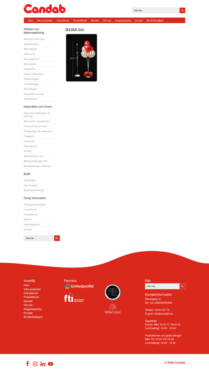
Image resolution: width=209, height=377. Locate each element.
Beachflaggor (30, 88)
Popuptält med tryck (34, 93)
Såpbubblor (30, 69)
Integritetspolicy (32, 224)
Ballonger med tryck (34, 39)
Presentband (30, 146)
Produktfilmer (30, 214)
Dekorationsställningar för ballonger (37, 114)
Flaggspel (29, 136)
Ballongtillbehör (32, 59)
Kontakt (28, 229)
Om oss (28, 305)
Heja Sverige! (31, 185)
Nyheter (28, 219)
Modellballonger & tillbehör (37, 166)
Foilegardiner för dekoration (38, 131)
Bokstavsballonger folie (36, 161)
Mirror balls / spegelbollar (37, 121)
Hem (26, 285)
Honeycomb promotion (35, 126)
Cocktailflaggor (31, 84)
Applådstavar (30, 98)
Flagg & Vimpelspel (34, 73)
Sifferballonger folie (33, 156)
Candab (48, 8)
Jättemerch (29, 54)
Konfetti (28, 151)
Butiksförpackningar (34, 190)
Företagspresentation (35, 204)
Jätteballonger (31, 44)
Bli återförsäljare (33, 317)
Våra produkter (32, 289)
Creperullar (29, 141)
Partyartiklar (30, 180)
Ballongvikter (30, 63)
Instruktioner (30, 209)
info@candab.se (163, 313)
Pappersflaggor (32, 78)
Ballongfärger (31, 49)
